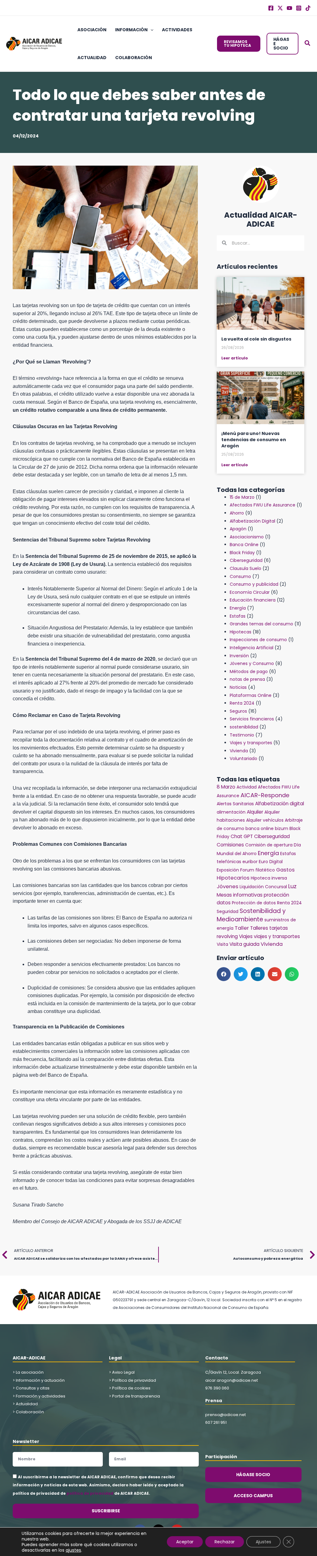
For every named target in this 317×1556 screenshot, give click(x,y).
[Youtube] (289, 8)
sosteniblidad (244, 727)
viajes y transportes (277, 936)
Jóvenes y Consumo (252, 663)
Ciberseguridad (246, 560)
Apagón (238, 529)
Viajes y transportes (251, 743)
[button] (150, 30)
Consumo (240, 576)
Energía (238, 608)
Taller (242, 928)
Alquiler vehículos (265, 820)
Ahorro (237, 513)
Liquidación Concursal (263, 887)
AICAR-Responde (265, 795)
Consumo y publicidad (254, 584)
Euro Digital (271, 861)
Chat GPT (242, 836)
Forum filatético (257, 870)
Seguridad (227, 911)
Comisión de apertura (269, 845)
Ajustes (263, 1542)
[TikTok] (308, 8)
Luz (292, 886)
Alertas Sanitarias (235, 804)
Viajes (246, 936)
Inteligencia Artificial (251, 648)
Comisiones (230, 844)
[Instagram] (299, 8)
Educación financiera (253, 600)
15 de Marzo (242, 497)
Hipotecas (240, 632)
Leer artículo (234, 358)
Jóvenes (227, 886)
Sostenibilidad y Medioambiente (251, 915)
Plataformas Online (250, 695)
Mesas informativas (240, 895)
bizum (281, 828)
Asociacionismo (247, 537)
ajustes (73, 1550)
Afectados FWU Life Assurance (262, 505)
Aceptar (184, 1542)
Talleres (259, 928)
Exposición (228, 870)
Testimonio (242, 735)
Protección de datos (254, 903)
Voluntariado (243, 758)
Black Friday (242, 553)
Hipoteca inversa (269, 878)
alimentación (231, 812)
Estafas (237, 616)
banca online (259, 828)
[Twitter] (280, 8)
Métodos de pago (249, 671)
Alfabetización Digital (252, 521)
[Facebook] (271, 8)
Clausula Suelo (245, 568)
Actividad (247, 787)
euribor (250, 861)
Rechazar (225, 1542)
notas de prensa (247, 679)
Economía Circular (250, 592)
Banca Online (244, 544)
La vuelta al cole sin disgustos (256, 339)
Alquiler (255, 812)
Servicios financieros (252, 719)
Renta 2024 (242, 703)
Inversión (239, 656)
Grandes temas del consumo (261, 624)
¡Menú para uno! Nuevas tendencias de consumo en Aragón (253, 439)
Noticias (238, 687)
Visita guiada (244, 944)
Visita (222, 944)
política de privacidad (90, 1493)
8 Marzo (226, 787)
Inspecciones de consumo (258, 640)
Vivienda (239, 751)
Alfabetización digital (279, 803)
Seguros (238, 711)
